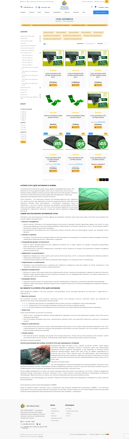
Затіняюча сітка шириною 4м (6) (30, 84)
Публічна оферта (95, 434)
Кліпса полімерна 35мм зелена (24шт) (53, 116)
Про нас (67, 12)
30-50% (25, 303)
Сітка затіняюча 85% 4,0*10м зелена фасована (53, 159)
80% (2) (24, 116)
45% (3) (24, 112)
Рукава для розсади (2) (27, 50)
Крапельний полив (72, 411)
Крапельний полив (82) (27, 36)
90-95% (25, 307)
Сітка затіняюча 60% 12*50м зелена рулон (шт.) (76, 75)
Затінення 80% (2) (27, 60)
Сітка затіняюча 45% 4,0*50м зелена (98, 116)
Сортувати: (80, 43)
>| (107, 179)
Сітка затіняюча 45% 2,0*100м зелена (98, 158)
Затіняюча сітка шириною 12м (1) (30, 76)
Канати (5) (23, 92)
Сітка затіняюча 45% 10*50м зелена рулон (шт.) (53, 75)
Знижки (47, 12)
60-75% (25, 305)
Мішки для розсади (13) (27, 48)
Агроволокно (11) (25, 87)
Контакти (76, 12)
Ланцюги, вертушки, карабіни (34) (29, 97)
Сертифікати (57, 12)
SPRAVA (40, 436)
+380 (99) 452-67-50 (28, 7)
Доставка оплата (56, 418)
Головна (23, 12)
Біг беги (68, 408)
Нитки (68, 415)
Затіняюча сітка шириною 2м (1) (30, 80)
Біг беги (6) (23, 94)
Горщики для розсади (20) (28, 45)
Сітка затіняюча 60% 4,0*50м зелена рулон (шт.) (98, 75)
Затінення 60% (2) (27, 57)
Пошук (23, 142)
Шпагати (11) (23, 90)
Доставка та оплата (99, 1)
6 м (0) (24, 129)
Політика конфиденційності (78, 434)
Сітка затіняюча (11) (26, 52)
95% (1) (24, 120)
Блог (84, 12)
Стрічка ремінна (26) (26, 41)
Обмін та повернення (87, 1)
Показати (100, 43)
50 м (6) (24, 139)
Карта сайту (55, 420)
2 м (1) (23, 125)
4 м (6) (24, 127)
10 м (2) (24, 135)
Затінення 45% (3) (27, 55)
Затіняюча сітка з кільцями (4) (30, 68)
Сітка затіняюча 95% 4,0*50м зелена (75, 158)
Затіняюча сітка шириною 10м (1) (30, 72)
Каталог (31, 12)
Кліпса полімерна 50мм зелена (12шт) (76, 116)
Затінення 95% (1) (27, 65)
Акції (39, 12)
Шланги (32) (23, 38)
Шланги (68, 413)
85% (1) (24, 118)
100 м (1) (24, 137)
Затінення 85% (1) (27, 62)
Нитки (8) (23, 43)
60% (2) (24, 114)
